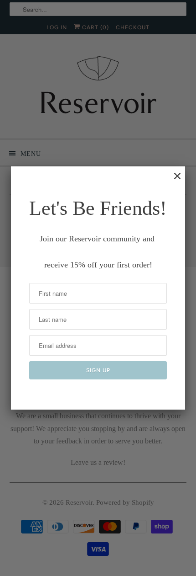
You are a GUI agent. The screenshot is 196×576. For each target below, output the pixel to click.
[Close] (173, 180)
